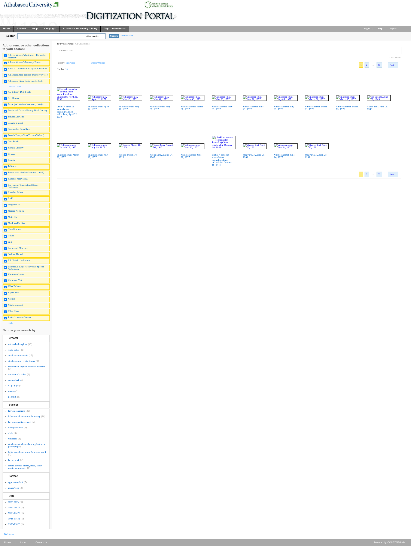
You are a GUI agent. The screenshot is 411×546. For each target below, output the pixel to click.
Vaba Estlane (14, 286)
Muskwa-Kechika (16, 223)
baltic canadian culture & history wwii (27, 452)
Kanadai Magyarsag (18, 178)
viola (10, 433)
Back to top (9, 534)
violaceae (12, 438)
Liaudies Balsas (15, 192)
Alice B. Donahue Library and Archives (27, 68)
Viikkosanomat (15, 305)
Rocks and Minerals (17, 248)
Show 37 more (15, 86)
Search (10, 35)
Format (13, 476)
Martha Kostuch (16, 210)
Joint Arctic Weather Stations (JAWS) (26, 172)
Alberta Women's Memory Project (24, 62)
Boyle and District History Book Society (28, 110)
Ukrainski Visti (15, 280)
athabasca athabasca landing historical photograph (26, 445)
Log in (367, 28)
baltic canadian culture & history (24, 416)
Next (392, 65)
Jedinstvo (12, 166)
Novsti (11, 235)
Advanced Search (126, 35)
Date (12, 495)
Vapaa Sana (13, 292)
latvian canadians (16, 411)
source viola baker (17, 374)
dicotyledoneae (15, 427)
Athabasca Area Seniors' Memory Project (28, 74)
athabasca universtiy (18, 355)
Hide (11, 323)
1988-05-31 (14, 518)
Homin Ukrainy (16, 147)
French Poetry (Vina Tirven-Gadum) (26, 135)
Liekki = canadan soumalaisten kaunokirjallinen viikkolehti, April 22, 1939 (67, 111)
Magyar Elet (14, 204)
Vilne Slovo (13, 311)
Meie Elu (12, 217)
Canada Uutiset (15, 123)
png (10, 241)
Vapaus (11, 298)
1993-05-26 (14, 524)
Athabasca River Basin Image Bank (25, 81)
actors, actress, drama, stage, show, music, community (25, 466)
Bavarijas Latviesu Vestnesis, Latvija (25, 104)
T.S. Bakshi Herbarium (19, 260)
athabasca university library (21, 361)
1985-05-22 (14, 513)
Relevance (70, 63)
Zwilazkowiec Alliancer (19, 317)
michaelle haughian (17, 344)
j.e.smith (12, 396)
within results (92, 36)
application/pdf (15, 482)
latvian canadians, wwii (19, 422)
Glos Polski (13, 141)
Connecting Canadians (19, 129)
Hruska (11, 154)
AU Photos (13, 98)
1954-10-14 (14, 507)
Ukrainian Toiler (16, 274)
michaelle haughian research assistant (26, 366)
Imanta (11, 160)
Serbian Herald (15, 254)
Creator (13, 338)
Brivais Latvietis (16, 116)
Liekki (11, 198)
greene (11, 391)
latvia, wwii (13, 460)
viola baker (13, 350)
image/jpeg (13, 488)
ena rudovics (14, 380)
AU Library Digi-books (19, 92)
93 (379, 65)
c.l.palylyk (13, 385)
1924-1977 (13, 502)
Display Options (98, 63)
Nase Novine (14, 229)
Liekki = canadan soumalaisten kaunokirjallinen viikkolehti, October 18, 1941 (222, 159)
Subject (13, 404)
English (393, 28)
